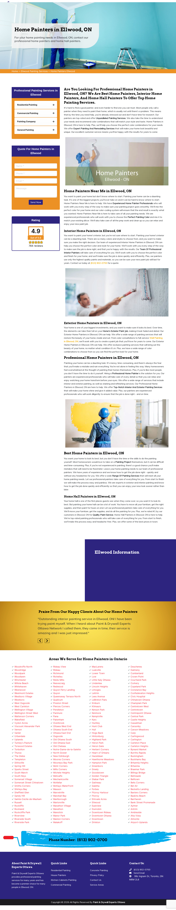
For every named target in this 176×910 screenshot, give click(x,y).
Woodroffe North (23, 666)
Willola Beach (21, 683)
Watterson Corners (24, 716)
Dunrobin (96, 809)
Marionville (58, 802)
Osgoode (58, 736)
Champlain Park (139, 703)
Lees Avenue (98, 696)
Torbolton (19, 749)
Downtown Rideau (101, 812)
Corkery (135, 683)
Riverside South (22, 819)
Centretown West (140, 706)
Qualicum (58, 699)
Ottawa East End (62, 732)
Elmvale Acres (99, 799)
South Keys (20, 776)
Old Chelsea (59, 746)
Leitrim (95, 693)
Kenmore (96, 713)
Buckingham (137, 756)
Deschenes (136, 666)
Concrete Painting (99, 870)
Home (15, 71)
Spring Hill (19, 766)
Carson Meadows (140, 729)
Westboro (19, 699)
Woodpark (19, 673)
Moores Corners (61, 759)
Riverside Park (21, 822)
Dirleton (96, 822)
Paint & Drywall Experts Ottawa (109, 902)
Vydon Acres (21, 723)
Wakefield (19, 719)
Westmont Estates (23, 693)
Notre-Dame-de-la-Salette (67, 749)
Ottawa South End (62, 729)
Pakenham (58, 719)
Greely (95, 769)
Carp (133, 732)
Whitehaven (20, 686)
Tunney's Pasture (23, 742)
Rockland (19, 809)
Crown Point (137, 676)
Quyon (56, 693)
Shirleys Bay (20, 789)
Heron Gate (98, 746)
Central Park (137, 716)
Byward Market (138, 749)
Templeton (19, 759)
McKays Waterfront (63, 785)
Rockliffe (19, 805)
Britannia (135, 766)
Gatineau (96, 782)
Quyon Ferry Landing (64, 689)
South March (21, 772)
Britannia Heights (139, 762)
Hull (94, 729)
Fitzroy (95, 795)
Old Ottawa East (61, 742)
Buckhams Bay (138, 759)
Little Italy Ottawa (101, 679)
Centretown (137, 709)
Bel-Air (134, 785)
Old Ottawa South (62, 739)
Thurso (18, 752)
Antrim (134, 809)
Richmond (58, 673)
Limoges (96, 689)
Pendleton (58, 709)
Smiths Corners (22, 785)
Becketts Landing (140, 789)
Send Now (35, 202)
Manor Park (59, 815)
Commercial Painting (61, 884)
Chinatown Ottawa (140, 699)
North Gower (60, 752)
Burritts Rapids (138, 752)
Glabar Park (98, 779)
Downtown (97, 819)
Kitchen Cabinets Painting (63, 880)
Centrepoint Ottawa (141, 713)
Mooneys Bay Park (63, 762)
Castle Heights (138, 719)
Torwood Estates (23, 746)
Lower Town (98, 673)
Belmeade (136, 776)
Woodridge (20, 670)
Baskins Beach (138, 795)
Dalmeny (135, 670)
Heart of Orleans (100, 752)
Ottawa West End (62, 726)
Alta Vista (136, 815)
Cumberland (137, 673)
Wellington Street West (26, 713)
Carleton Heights (139, 746)
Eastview (96, 805)
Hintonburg (98, 736)
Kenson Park (98, 709)
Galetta (95, 785)
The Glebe (19, 756)
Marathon (58, 809)
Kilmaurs (96, 706)
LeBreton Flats (99, 699)
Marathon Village (62, 805)
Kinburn (96, 703)
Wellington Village (23, 709)
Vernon (18, 729)
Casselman (136, 723)
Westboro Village (23, 696)
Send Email (139, 873)
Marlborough (60, 799)
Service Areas (97, 884)
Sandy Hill (19, 795)
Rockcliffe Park (22, 812)
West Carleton (21, 706)
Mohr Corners (60, 766)
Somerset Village (23, 779)
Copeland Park (138, 686)
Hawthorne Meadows (103, 759)
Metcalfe (57, 776)
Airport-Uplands (139, 822)
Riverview (19, 815)
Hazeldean (97, 756)
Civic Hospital (138, 696)
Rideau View (59, 666)
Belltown (135, 779)
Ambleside (136, 812)
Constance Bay (138, 689)
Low (94, 676)
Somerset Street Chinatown (28, 782)
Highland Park (99, 739)
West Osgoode (22, 703)
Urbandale (19, 736)
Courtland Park (138, 679)
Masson (57, 789)
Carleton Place (138, 742)
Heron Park (98, 742)
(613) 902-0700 (92, 839)
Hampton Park (99, 762)
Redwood (58, 686)
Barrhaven (136, 799)
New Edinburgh (61, 756)
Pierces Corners (61, 706)
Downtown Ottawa (101, 815)
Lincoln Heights (100, 686)
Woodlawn (19, 676)
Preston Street (60, 703)
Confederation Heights (142, 693)
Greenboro (97, 766)
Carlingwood (137, 736)
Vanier (17, 732)
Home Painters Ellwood (63, 71)
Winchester (20, 679)
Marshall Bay (59, 795)
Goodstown (98, 772)
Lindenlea (97, 683)
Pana (55, 716)
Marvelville (58, 792)
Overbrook (58, 723)
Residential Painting (60, 870)
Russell (18, 802)
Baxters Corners (139, 792)
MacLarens (97, 666)
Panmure (57, 713)
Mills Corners (60, 769)
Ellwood (96, 802)
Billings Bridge (138, 772)
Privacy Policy (97, 875)
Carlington (136, 739)
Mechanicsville (60, 779)
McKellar (57, 782)
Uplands (18, 739)
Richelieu (57, 676)
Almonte (135, 819)
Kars (94, 719)
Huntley (96, 723)
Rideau (56, 670)
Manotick (58, 812)
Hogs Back (97, 732)
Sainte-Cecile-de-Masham (28, 799)
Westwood (19, 689)
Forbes (95, 789)
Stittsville (19, 762)
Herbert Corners (100, 749)
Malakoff (57, 822)
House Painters (58, 875)
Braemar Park (138, 769)
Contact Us (95, 880)
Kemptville (97, 716)
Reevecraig (59, 683)
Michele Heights (61, 772)
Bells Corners (137, 782)
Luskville (96, 670)
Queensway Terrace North (66, 696)
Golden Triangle (100, 776)
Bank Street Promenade (143, 802)
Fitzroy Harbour (100, 792)
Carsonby (136, 726)
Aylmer (134, 805)
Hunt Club (97, 726)
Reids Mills (58, 679)
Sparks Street (21, 769)
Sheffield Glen (21, 792)
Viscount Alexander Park (27, 726)
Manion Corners (61, 819)
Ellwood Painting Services (34, 71)
